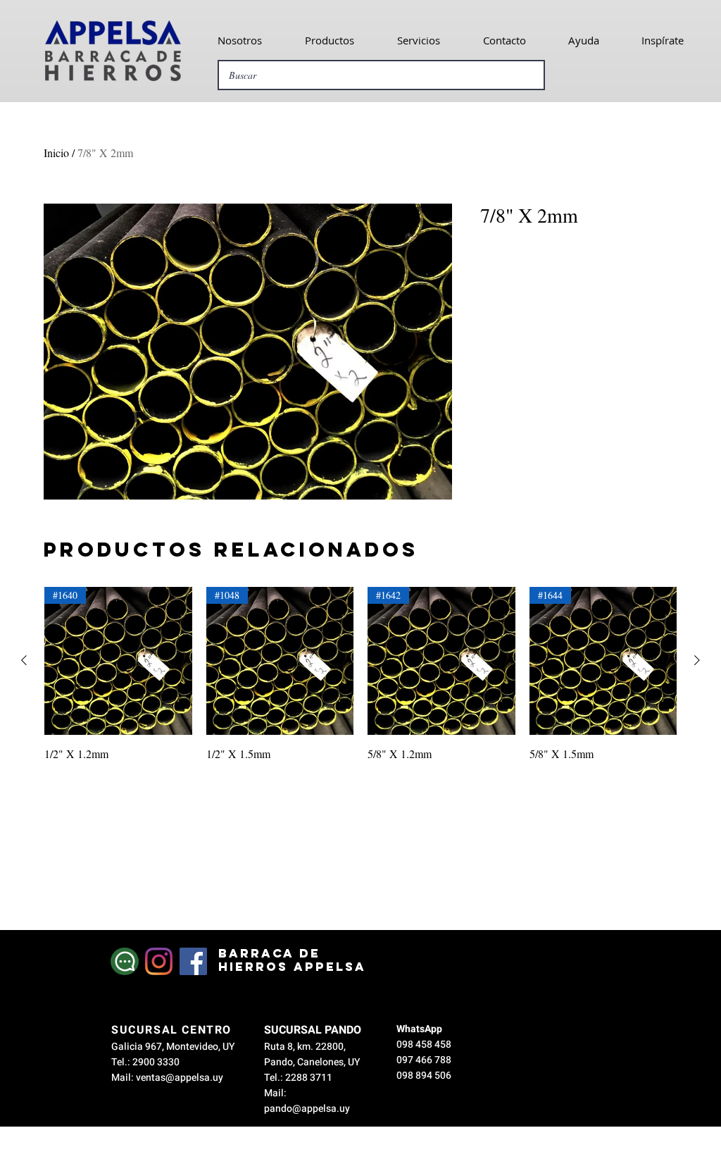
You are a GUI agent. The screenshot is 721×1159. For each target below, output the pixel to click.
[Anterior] (23, 660)
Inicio (56, 152)
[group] (360, 674)
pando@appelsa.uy (307, 1108)
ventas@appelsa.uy (179, 1077)
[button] (239, 40)
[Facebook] (193, 961)
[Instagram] (159, 961)
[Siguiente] (697, 660)
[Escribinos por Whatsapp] (125, 961)
